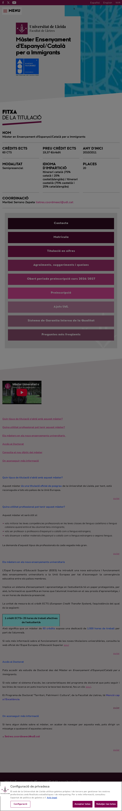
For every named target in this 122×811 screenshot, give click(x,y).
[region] (61, 796)
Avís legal (52, 797)
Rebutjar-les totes (106, 804)
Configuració (20, 804)
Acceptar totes (83, 804)
